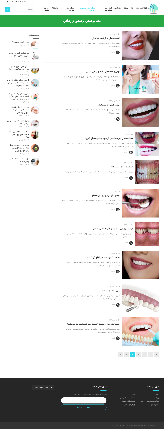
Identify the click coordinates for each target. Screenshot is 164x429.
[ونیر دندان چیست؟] (140, 298)
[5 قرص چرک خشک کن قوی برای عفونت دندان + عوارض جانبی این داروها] (35, 83)
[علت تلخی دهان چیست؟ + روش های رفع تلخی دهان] (35, 134)
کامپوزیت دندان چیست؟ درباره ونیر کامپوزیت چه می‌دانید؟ (93, 324)
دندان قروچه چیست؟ (20, 42)
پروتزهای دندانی (129, 404)
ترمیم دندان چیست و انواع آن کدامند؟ (102, 257)
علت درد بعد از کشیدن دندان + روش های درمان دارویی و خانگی (19, 110)
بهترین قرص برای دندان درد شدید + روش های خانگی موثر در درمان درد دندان (18, 96)
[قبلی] (156, 354)
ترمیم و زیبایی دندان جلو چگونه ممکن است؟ (113, 228)
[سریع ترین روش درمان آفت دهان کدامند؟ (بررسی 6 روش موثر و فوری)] (35, 148)
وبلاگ (133, 394)
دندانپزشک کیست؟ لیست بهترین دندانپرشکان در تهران (19, 55)
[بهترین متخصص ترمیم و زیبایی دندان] (140, 79)
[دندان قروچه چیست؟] (35, 45)
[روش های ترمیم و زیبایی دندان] (140, 203)
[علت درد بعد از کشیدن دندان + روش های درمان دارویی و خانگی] (35, 110)
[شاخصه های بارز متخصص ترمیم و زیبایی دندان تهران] (147, 144)
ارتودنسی (156, 397)
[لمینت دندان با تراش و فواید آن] (140, 45)
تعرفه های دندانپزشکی (127, 397)
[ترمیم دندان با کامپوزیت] (140, 112)
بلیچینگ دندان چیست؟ (122, 167)
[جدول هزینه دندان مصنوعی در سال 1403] (35, 124)
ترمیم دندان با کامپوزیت (109, 105)
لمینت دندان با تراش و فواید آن (106, 38)
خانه (157, 394)
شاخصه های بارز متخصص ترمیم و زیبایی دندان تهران (109, 138)
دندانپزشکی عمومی (128, 401)
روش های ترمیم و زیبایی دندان (106, 195)
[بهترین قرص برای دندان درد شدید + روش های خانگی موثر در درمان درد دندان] (35, 96)
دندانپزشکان (155, 404)
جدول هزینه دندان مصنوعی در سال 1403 (18, 122)
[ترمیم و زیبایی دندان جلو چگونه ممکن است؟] (147, 234)
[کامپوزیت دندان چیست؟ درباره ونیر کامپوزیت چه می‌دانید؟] (140, 331)
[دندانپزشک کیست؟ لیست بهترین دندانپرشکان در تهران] (35, 56)
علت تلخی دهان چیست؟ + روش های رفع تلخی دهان (19, 134)
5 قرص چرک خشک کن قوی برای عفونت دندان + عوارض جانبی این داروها (18, 83)
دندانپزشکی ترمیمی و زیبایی (149, 401)
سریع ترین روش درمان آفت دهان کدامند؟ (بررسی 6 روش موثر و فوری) (18, 148)
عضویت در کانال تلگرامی (41, 387)
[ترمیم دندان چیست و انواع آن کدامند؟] (140, 265)
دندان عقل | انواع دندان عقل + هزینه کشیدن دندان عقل (18, 69)
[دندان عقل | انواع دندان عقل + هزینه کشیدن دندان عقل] (35, 69)
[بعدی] (120, 354)
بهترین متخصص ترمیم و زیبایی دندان (103, 71)
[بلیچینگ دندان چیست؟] (147, 172)
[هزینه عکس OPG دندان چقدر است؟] (35, 162)
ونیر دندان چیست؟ (111, 290)
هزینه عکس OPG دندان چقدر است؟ (19, 160)
